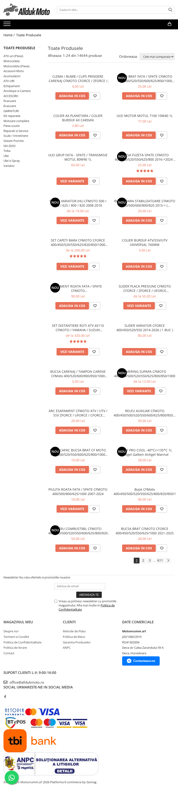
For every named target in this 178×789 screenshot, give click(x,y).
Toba (6, 151)
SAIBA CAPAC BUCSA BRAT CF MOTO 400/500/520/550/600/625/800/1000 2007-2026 (78, 452)
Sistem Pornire (13, 141)
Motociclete (11, 61)
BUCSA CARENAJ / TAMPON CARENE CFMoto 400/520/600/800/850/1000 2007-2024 (78, 373)
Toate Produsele (28, 35)
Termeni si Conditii (16, 637)
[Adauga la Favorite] (95, 96)
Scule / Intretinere (15, 136)
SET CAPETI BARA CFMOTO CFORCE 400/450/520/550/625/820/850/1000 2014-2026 (78, 242)
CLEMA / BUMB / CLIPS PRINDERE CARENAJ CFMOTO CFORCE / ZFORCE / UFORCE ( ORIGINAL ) (78, 78)
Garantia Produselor (77, 642)
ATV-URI (9, 81)
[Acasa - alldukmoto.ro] (26, 9)
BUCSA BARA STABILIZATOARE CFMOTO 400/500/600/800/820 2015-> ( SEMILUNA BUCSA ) (144, 203)
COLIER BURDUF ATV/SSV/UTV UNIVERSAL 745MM (144, 242)
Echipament (11, 86)
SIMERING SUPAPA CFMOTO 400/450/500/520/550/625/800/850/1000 (144, 373)
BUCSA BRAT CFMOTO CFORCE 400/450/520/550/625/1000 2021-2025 (145, 530)
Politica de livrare (15, 647)
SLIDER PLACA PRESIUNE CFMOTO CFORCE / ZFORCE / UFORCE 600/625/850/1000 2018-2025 (145, 288)
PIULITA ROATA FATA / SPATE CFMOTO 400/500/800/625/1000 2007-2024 (77, 491)
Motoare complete (16, 121)
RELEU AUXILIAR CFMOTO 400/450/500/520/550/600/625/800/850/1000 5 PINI (145, 413)
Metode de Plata (74, 631)
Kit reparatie (11, 116)
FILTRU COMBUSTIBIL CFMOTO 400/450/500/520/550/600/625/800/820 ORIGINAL (78, 530)
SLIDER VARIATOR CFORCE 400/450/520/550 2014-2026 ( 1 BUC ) (144, 327)
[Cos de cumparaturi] (170, 24)
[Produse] (7, 25)
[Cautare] (170, 10)
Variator (9, 166)
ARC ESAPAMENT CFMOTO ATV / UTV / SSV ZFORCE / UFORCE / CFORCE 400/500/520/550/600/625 (78, 413)
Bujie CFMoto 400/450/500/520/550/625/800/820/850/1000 (145, 491)
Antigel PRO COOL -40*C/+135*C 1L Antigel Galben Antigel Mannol (144, 452)
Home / (9, 35)
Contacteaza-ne (144, 661)
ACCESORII (10, 96)
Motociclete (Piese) (16, 66)
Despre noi (10, 631)
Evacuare (9, 101)
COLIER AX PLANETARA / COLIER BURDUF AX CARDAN (77, 117)
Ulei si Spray (11, 161)
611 (160, 560)
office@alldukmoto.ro (26, 682)
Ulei (6, 156)
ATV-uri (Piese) (13, 56)
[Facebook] (4, 696)
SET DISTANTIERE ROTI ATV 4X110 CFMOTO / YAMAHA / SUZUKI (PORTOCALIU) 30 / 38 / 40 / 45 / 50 (78, 327)
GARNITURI (11, 111)
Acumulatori (11, 76)
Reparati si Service (15, 131)
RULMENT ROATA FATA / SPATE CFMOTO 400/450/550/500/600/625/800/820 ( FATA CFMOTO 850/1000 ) (78, 288)
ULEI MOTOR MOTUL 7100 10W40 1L (145, 115)
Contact (8, 653)
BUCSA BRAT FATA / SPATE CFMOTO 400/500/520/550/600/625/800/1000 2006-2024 (144, 78)
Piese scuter (11, 126)
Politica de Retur (74, 637)
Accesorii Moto (13, 71)
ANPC (67, 647)
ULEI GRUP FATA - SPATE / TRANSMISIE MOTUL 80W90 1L (78, 157)
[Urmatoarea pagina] (168, 560)
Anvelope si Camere (17, 91)
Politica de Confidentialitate (22, 642)
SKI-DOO (9, 146)
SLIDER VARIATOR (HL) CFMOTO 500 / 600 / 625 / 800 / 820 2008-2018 (77, 203)
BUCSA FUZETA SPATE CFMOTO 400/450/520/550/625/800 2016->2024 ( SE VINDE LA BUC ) (145, 157)
